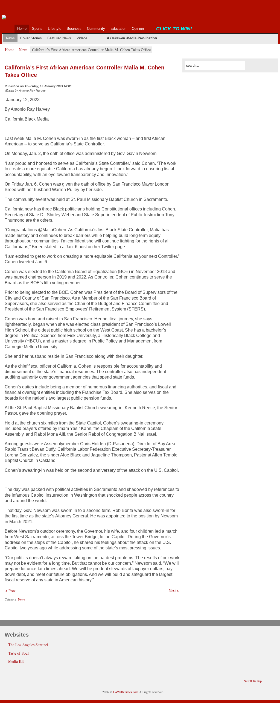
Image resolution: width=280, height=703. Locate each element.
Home (9, 49)
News (23, 49)
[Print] (176, 87)
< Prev (10, 590)
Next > (174, 590)
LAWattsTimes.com (125, 692)
